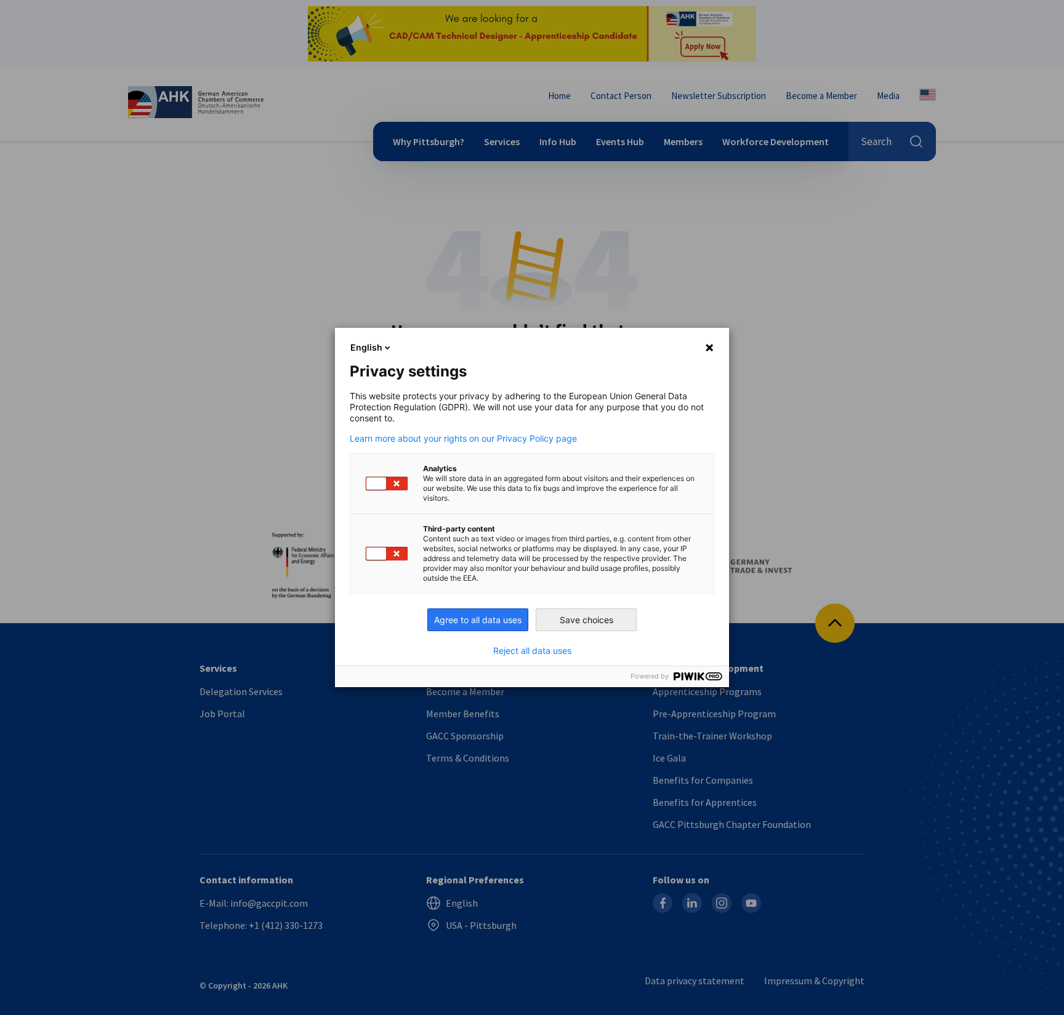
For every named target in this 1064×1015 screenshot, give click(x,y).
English (366, 347)
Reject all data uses (532, 651)
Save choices (586, 620)
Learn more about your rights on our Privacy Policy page (463, 439)
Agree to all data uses (478, 620)
